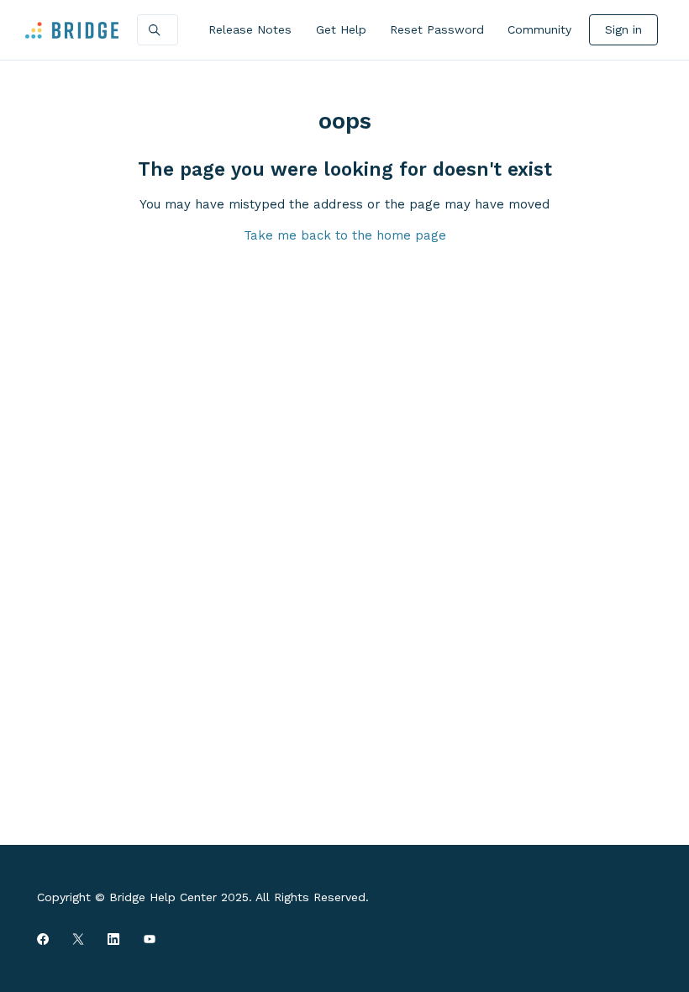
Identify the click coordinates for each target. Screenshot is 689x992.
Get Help (341, 29)
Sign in (623, 29)
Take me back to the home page (345, 235)
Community (539, 29)
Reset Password (437, 29)
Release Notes (250, 29)
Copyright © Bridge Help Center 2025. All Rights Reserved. (203, 897)
